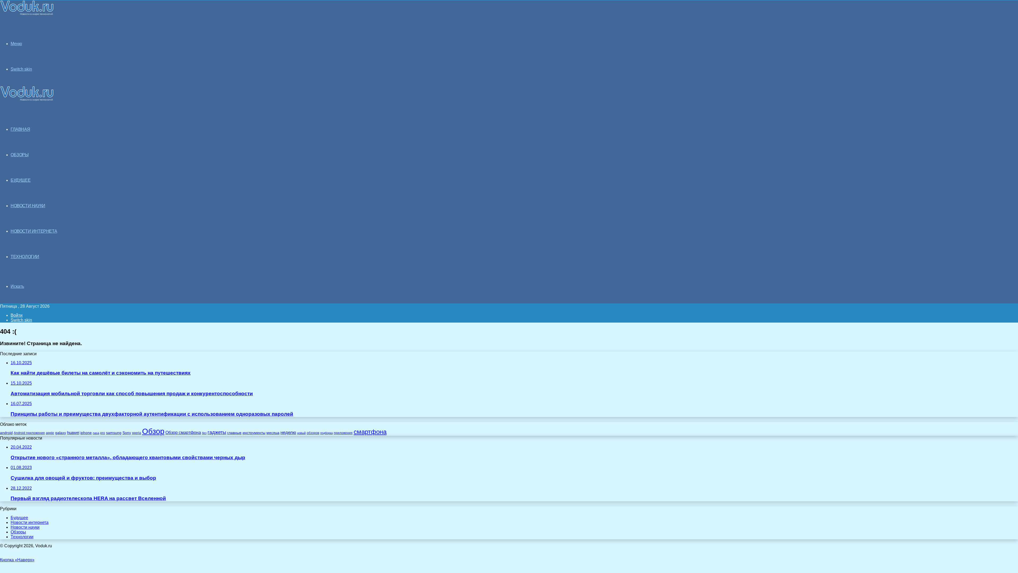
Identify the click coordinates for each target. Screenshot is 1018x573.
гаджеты (217, 432)
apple (50, 433)
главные (234, 433)
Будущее (19, 517)
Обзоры (18, 532)
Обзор (153, 431)
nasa (96, 433)
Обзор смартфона (183, 432)
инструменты (254, 433)
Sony (126, 433)
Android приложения (29, 433)
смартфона (370, 431)
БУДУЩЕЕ (20, 180)
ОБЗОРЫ (20, 155)
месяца (272, 433)
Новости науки (25, 527)
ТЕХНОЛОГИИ (25, 256)
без (204, 433)
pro (102, 433)
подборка (326, 433)
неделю (288, 432)
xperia (136, 433)
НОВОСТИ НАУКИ (28, 205)
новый (301, 433)
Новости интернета (34, 231)
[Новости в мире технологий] (27, 14)
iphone (86, 433)
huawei (73, 433)
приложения (343, 433)
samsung (113, 433)
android (6, 433)
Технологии (22, 537)
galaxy (60, 433)
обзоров (313, 433)
